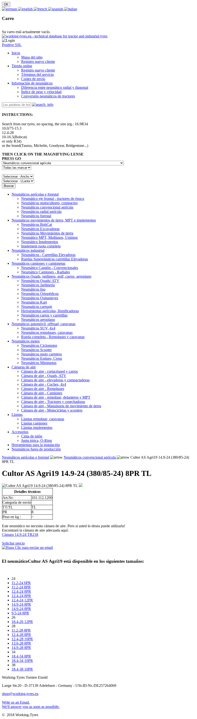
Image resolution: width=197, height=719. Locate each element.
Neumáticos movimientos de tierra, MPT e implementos (54, 220)
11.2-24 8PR (21, 587)
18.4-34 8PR (21, 656)
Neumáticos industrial (28, 250)
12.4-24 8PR (21, 591)
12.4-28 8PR (21, 635)
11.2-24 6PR (21, 583)
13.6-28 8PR (21, 643)
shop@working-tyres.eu (20, 694)
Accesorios (20, 432)
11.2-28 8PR (21, 630)
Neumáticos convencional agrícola (90, 457)
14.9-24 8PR (21, 604)
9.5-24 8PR (20, 613)
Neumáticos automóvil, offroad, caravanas (43, 324)
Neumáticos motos (26, 341)
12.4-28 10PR (22, 639)
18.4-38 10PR (22, 669)
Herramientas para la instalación (36, 445)
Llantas (17, 415)
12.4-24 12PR (22, 600)
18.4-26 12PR (22, 622)
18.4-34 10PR (22, 661)
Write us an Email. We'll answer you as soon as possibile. (31, 704)
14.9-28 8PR (21, 648)
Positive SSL (12, 45)
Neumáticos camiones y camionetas (38, 263)
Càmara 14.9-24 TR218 (20, 535)
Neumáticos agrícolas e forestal (35, 194)
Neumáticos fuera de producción (36, 449)
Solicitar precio (13, 543)
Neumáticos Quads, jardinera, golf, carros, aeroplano (51, 276)
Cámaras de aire (24, 367)
